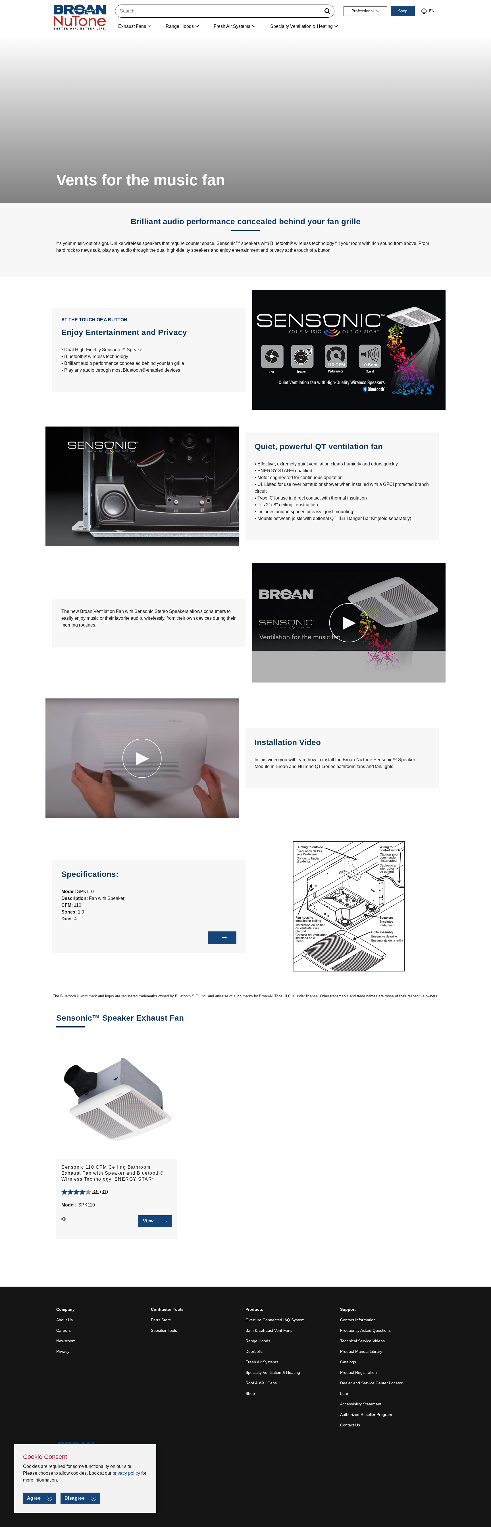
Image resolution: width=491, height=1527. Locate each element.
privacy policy (126, 1473)
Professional (362, 11)
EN (431, 11)
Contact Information (358, 1320)
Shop (402, 11)
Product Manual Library (361, 1351)
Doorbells (254, 1351)
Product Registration (358, 1372)
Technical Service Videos (362, 1341)
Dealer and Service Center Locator (371, 1383)
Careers (63, 1330)
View (148, 1220)
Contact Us (350, 1425)
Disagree (75, 1498)
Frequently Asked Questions (365, 1330)
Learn (345, 1393)
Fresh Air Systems (262, 1362)
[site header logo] (80, 17)
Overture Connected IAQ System (275, 1320)
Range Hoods (258, 1341)
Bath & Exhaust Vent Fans (269, 1330)
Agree (34, 1498)
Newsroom (66, 1341)
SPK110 (86, 1205)
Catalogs (348, 1362)
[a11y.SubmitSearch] (327, 11)
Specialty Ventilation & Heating (273, 1372)
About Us (64, 1320)
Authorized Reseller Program (366, 1414)
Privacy (62, 1351)
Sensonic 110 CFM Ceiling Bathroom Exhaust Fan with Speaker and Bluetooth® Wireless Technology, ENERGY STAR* (112, 1173)
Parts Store (161, 1320)
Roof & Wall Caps (261, 1383)
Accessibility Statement (360, 1404)
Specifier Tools (164, 1330)
